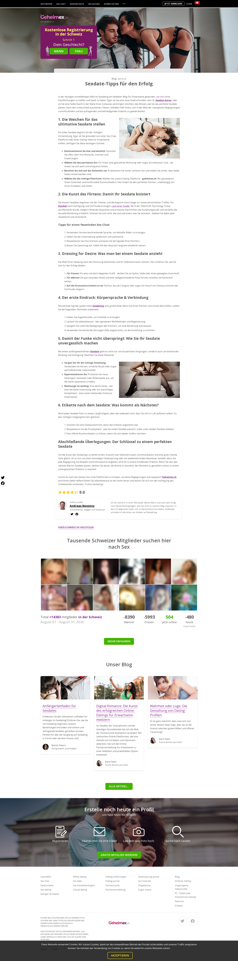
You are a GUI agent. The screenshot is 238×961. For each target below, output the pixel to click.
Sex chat (61, 4)
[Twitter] (182, 921)
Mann (58, 51)
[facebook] (72, 514)
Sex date (77, 881)
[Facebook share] (3, 483)
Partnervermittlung (116, 889)
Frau (79, 51)
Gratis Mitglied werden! (119, 855)
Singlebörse (144, 885)
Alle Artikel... (119, 786)
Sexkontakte (77, 4)
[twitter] (77, 514)
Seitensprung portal (148, 876)
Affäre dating (111, 4)
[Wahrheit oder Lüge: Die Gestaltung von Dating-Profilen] (173, 687)
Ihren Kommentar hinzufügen (76, 527)
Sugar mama (144, 889)
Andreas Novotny (82, 506)
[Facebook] (192, 921)
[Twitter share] (3, 477)
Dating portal (112, 881)
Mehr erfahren (119, 641)
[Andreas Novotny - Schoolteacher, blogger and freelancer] (62, 507)
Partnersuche (113, 885)
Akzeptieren (120, 955)
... (124, 3)
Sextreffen (46, 4)
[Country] (197, 2)
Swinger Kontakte (49, 893)
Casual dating (80, 889)
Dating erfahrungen (116, 876)
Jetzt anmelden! (173, 3)
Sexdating (98, 305)
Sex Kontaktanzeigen (84, 885)
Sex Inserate (144, 881)
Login (189, 3)
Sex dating (94, 4)
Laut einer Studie (120, 206)
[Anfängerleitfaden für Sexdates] (65, 687)
